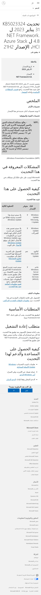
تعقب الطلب (35, 438)
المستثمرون (35, 568)
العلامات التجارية (33, 591)
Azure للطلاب (34, 474)
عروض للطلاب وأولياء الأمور (30, 471)
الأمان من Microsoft (33, 489)
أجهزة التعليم (35, 452)
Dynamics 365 (34, 496)
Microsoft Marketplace (32, 536)
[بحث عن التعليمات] (33, 3)
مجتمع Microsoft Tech (32, 532)
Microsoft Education (32, 449)
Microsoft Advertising (32, 503)
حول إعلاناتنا (25, 591)
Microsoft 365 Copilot (32, 507)
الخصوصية (21, 587)
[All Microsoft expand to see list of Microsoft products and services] (38, 3)
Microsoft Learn (34, 525)
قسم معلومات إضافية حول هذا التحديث (13, 285)
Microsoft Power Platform (31, 540)
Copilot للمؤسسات (33, 409)
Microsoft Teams (33, 511)
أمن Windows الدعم (27, 374)
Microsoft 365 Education (31, 460)
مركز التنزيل (35, 435)
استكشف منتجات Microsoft (31, 420)
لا (13, 390)
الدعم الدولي (11, 379)
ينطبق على (34, 52)
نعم (26, 390)
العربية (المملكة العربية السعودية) (26, 575)
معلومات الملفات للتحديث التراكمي (16, 300)
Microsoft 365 (34, 417)
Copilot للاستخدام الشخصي (31, 413)
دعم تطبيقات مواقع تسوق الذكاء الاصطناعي (26, 529)
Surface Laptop (34, 406)
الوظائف (36, 557)
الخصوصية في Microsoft (31, 565)
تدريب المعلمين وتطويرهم (31, 467)
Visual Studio (34, 547)
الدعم (37, 8)
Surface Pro (35, 402)
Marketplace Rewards (32, 543)
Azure (36, 492)
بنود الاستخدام (12, 587)
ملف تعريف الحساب (33, 431)
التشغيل (24, 92)
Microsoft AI (35, 485)
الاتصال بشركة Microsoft (31, 587)
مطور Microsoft (34, 521)
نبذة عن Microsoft (33, 561)
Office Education (33, 463)
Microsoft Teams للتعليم (31, 456)
